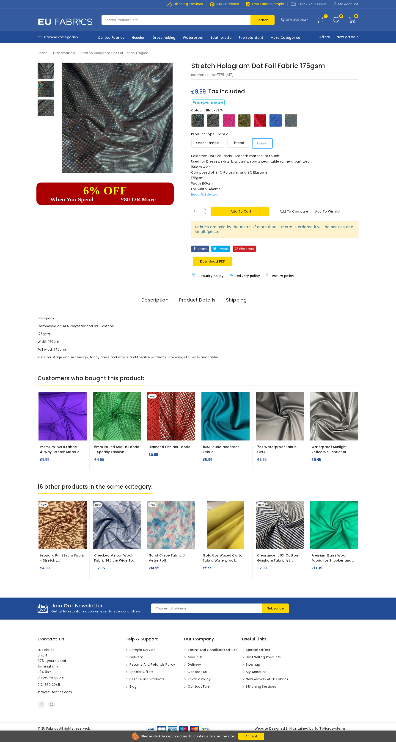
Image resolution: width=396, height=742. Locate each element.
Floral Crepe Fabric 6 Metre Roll (166, 558)
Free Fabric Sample (264, 4)
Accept (251, 736)
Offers (324, 37)
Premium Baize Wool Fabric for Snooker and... (332, 558)
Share (202, 248)
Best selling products (147, 679)
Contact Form (199, 686)
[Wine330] (234, 433)
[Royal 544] (171, 433)
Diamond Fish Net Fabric (169, 447)
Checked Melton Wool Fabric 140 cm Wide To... (114, 558)
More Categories (285, 37)
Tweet (223, 248)
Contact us (51, 639)
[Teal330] (218, 433)
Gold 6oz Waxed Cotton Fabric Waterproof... (224, 558)
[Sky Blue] (101, 435)
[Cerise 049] (47, 433)
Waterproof (193, 37)
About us (195, 657)
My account (255, 672)
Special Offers (141, 672)
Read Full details (204, 194)
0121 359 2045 (297, 20)
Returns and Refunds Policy (152, 664)
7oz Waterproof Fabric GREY (277, 449)
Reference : (200, 74)
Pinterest (246, 248)
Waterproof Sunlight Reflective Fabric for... (330, 449)
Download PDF (212, 261)
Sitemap (252, 664)
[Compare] (320, 20)
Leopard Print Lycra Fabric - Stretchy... (62, 558)
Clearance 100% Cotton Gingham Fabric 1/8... (277, 558)
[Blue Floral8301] (171, 542)
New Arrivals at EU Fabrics (266, 679)
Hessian (139, 37)
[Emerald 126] (125, 433)
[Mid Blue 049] (63, 433)
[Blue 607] (279, 542)
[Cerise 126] (116, 433)
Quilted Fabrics (111, 37)
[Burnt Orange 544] (179, 433)
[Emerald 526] (334, 542)
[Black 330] (209, 433)
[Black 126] (108, 433)
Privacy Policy (199, 679)
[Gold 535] (225, 542)
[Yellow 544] (162, 433)
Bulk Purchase (224, 4)
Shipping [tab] (236, 300)
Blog (133, 686)
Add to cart (240, 211)
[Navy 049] (72, 433)
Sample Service (142, 650)
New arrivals (347, 37)
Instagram (51, 704)
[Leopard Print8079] (62, 542)
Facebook (41, 704)
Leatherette (221, 37)
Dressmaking (164, 37)
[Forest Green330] (226, 433)
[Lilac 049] (55, 433)
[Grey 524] (279, 433)
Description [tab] (154, 300)
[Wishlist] (336, 20)
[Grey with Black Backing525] (334, 433)
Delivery (136, 657)
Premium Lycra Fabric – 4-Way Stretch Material (60, 449)
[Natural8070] (112, 542)
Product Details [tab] (197, 300)
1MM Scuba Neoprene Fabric (221, 449)
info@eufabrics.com (55, 692)
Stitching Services (187, 4)
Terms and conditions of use (212, 650)
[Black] (156, 435)
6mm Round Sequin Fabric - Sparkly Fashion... (116, 449)
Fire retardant (251, 37)
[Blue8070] (121, 542)
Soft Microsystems (330, 728)
